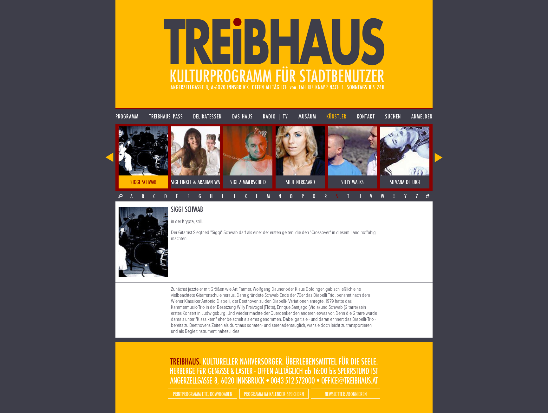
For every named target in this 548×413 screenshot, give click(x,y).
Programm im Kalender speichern (274, 393)
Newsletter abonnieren (346, 393)
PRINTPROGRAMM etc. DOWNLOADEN (202, 393)
